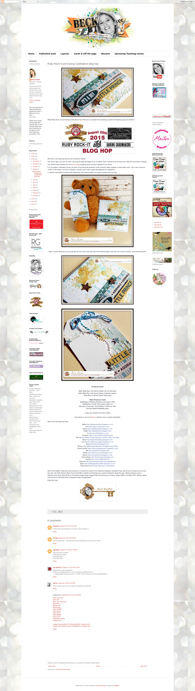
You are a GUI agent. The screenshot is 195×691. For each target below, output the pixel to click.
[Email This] (53, 512)
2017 (33, 154)
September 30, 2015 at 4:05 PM (71, 595)
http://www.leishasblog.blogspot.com (100, 440)
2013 (33, 201)
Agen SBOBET (57, 609)
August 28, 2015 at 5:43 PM (66, 583)
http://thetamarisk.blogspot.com (102, 457)
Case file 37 (157, 222)
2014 (33, 199)
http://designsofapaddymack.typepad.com (101, 461)
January (35, 195)
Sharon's (93, 417)
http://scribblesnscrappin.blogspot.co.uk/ (99, 442)
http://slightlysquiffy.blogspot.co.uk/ (100, 429)
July (34, 179)
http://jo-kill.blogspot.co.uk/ (98, 433)
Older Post (143, 666)
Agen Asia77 (57, 617)
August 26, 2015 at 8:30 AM (67, 538)
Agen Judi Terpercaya (59, 601)
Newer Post (51, 666)
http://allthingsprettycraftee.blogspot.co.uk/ (100, 464)
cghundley (56, 550)
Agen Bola (56, 603)
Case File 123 (158, 227)
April (34, 187)
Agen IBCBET (57, 615)
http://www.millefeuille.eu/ (100, 459)
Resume (105, 53)
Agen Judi (56, 600)
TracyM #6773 (57, 567)
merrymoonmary (101, 685)
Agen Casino (57, 611)
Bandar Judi (56, 605)
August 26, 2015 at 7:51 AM (68, 526)
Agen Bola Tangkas (59, 618)
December (36, 161)
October (35, 166)
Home (31, 53)
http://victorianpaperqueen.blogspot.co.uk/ (103, 448)
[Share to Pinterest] (61, 512)
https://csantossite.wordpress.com (101, 435)
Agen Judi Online (58, 598)
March (35, 190)
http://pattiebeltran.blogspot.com (99, 431)
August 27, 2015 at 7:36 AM (68, 550)
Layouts (65, 53)
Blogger (116, 685)
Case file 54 (157, 225)
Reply (55, 532)
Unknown (56, 526)
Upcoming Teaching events (129, 53)
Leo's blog (76, 164)
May (34, 185)
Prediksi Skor (57, 620)
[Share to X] (57, 512)
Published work (47, 53)
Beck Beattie (35, 79)
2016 (33, 156)
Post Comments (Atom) (63, 669)
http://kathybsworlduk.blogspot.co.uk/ (100, 424)
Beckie (55, 583)
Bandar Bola (57, 607)
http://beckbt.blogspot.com (99, 444)
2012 (33, 204)
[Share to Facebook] (59, 512)
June (34, 182)
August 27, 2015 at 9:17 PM (71, 567)
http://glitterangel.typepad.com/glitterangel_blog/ (100, 446)
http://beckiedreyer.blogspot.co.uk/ (100, 455)
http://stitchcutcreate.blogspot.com (100, 453)
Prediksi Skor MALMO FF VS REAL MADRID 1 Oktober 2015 (71, 624)
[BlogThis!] (55, 512)
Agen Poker (56, 613)
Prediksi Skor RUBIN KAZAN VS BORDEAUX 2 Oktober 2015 (72, 626)
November (36, 164)
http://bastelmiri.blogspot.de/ (99, 450)
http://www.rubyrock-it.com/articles (102, 466)
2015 (33, 159)
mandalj (55, 538)
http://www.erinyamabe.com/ (99, 427)
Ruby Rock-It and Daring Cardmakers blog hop (37, 174)
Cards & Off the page (85, 53)
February (36, 193)
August (35, 169)
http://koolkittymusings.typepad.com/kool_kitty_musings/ (99, 437)
